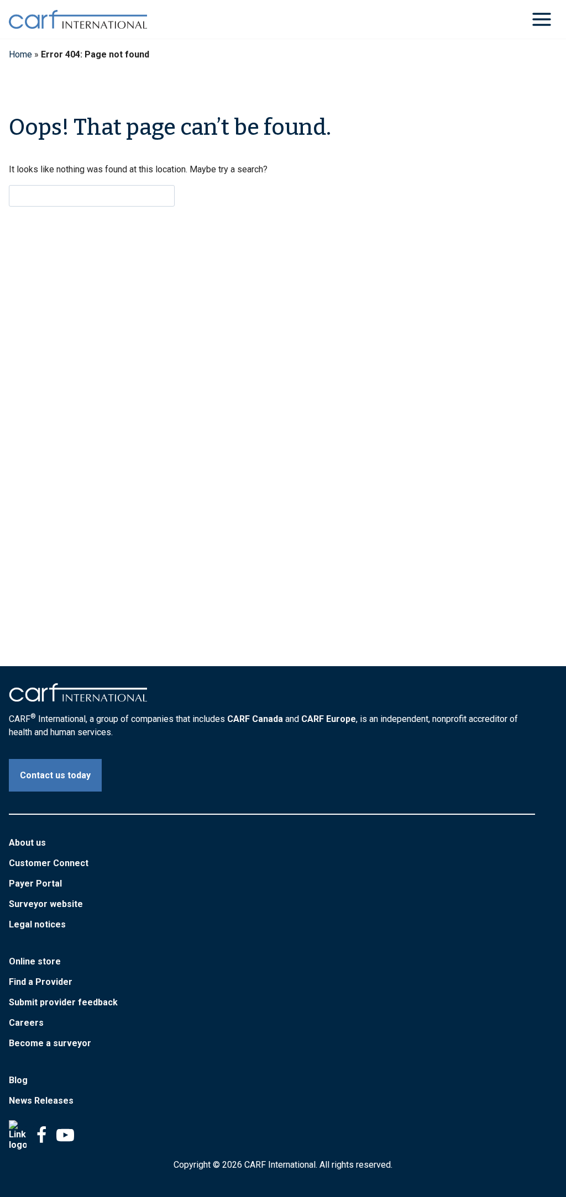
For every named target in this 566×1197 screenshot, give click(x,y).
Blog (18, 1080)
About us (27, 842)
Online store (35, 961)
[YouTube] (65, 1135)
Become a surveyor (50, 1043)
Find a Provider (40, 982)
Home (20, 54)
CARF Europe (328, 719)
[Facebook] (41, 1135)
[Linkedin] (18, 1135)
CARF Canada (255, 719)
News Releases (41, 1100)
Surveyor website (46, 904)
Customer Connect (48, 863)
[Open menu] (541, 19)
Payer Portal (35, 883)
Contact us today (55, 775)
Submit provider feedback (63, 1002)
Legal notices (37, 924)
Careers (26, 1022)
